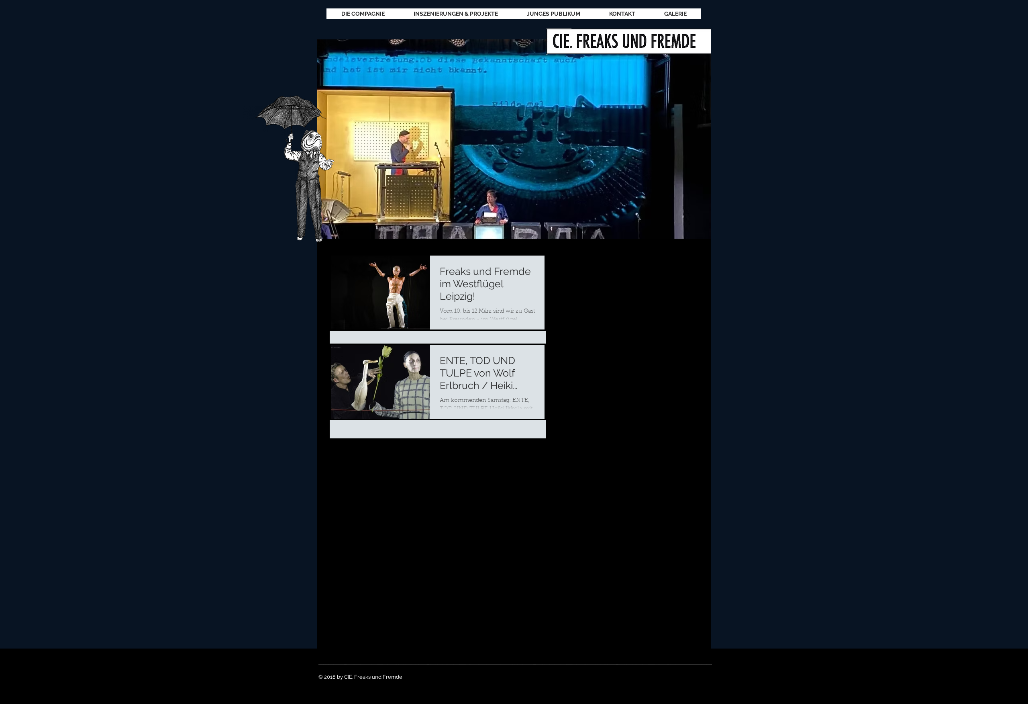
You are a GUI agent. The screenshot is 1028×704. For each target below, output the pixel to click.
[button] (514, 139)
